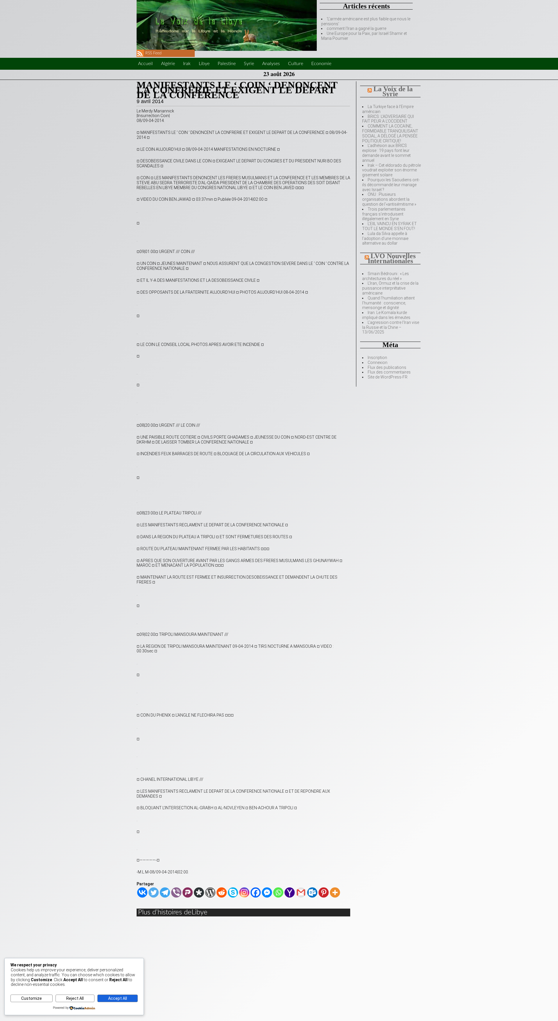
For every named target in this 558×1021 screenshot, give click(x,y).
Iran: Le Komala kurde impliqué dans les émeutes (386, 315)
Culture (295, 63)
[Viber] (176, 892)
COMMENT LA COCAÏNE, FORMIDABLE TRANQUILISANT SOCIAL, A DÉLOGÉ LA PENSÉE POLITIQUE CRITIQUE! (390, 133)
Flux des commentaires (389, 372)
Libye (204, 63)
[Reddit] (222, 892)
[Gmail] (301, 892)
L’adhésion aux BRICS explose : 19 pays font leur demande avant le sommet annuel (386, 152)
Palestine (227, 63)
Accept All (117, 998)
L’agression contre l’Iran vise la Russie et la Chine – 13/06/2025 (390, 327)
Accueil (145, 63)
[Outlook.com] (312, 892)
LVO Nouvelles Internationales (392, 258)
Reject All (75, 998)
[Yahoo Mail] (290, 892)
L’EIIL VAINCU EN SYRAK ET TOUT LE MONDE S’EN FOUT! (389, 226)
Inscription (377, 357)
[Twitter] (154, 892)
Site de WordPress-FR (387, 377)
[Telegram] (165, 892)
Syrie (249, 63)
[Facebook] (256, 892)
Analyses (271, 63)
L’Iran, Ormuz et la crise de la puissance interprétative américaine (390, 288)
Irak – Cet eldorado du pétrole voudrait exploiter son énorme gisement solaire (391, 170)
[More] (335, 892)
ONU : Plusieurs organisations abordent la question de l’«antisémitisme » (389, 199)
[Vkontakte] (142, 892)
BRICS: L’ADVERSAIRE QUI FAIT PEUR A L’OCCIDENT (388, 119)
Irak (187, 63)
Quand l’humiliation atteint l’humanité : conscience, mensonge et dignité (388, 303)
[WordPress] (210, 892)
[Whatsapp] (278, 892)
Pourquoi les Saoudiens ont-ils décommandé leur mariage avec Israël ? (391, 184)
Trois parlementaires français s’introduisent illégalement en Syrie (383, 214)
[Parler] (188, 892)
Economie (321, 63)
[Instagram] (244, 892)
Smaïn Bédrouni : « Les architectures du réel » (385, 276)
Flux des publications (387, 367)
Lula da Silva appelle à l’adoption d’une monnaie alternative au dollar (385, 238)
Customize (31, 998)
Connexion (377, 362)
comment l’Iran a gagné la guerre (356, 28)
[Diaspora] (199, 892)
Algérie (168, 63)
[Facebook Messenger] (267, 892)
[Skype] (233, 892)
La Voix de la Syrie (393, 91)
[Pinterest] (324, 892)
